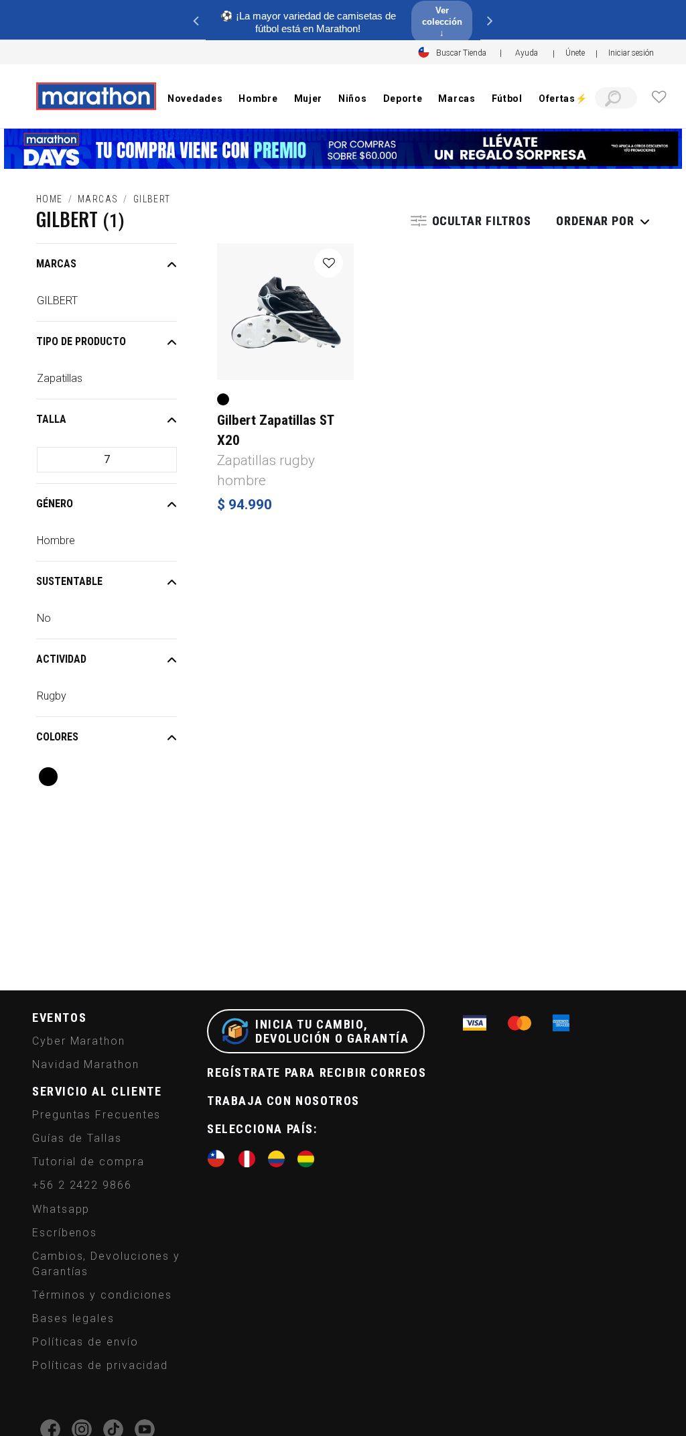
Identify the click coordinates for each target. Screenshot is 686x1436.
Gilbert (152, 199)
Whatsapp (61, 1209)
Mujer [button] (308, 98)
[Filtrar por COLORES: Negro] (48, 777)
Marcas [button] (456, 98)
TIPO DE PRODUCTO (81, 341)
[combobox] (616, 98)
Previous (195, 20)
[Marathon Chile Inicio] (95, 96)
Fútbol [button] (507, 98)
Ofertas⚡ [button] (563, 98)
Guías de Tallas (77, 1138)
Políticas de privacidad (100, 1365)
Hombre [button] (257, 98)
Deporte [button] (403, 98)
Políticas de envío (85, 1341)
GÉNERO (54, 503)
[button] (631, 53)
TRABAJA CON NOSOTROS (283, 1101)
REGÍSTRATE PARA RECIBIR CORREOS (317, 1072)
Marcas (98, 199)
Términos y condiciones (102, 1295)
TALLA (51, 419)
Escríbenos (64, 1232)
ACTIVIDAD (61, 659)
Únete (575, 53)
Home (49, 199)
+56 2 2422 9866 (82, 1185)
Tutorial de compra (88, 1161)
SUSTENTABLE (69, 581)
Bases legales (73, 1318)
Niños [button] (352, 98)
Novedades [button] (194, 98)
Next (490, 20)
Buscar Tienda (461, 53)
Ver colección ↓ (442, 21)
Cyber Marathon (78, 1041)
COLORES (57, 736)
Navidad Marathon (85, 1064)
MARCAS (56, 263)
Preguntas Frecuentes (96, 1114)
